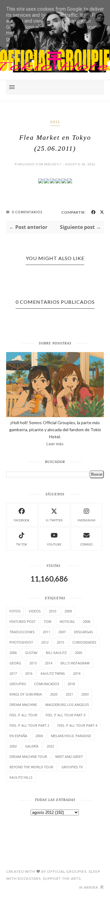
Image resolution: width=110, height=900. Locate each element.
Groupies (17, 683)
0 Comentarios (27, 212)
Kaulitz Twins (53, 673)
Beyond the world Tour (31, 767)
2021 (69, 694)
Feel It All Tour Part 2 (29, 725)
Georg (15, 663)
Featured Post (22, 621)
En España (18, 735)
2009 (68, 611)
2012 (45, 642)
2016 (28, 673)
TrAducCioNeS (22, 632)
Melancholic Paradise (71, 735)
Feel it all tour (23, 715)
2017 (13, 673)
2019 (76, 673)
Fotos (14, 611)
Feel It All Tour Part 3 (65, 715)
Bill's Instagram (75, 663)
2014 (48, 663)
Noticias (67, 621)
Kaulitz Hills (20, 777)
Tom (47, 621)
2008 (86, 621)
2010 (52, 611)
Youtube (54, 544)
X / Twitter (54, 520)
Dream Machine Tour (28, 756)
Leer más (55, 443)
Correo (86, 544)
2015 (60, 642)
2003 (85, 694)
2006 (13, 652)
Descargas (83, 632)
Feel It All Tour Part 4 (77, 725)
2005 (78, 652)
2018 (71, 683)
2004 (39, 735)
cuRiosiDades (84, 642)
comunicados (46, 683)
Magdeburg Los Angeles (67, 704)
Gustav (31, 652)
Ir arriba (89, 887)
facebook (22, 520)
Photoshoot (21, 642)
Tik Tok (21, 544)
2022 (50, 746)
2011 (55, 121)
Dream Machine (23, 704)
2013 (33, 663)
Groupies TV (72, 767)
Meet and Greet (69, 756)
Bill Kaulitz (56, 652)
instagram (86, 520)
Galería (31, 746)
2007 (62, 632)
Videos (35, 611)
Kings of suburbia (25, 694)
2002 (13, 746)
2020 (53, 694)
